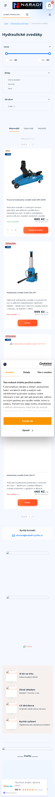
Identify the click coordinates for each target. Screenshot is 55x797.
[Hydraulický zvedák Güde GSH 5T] (27, 450)
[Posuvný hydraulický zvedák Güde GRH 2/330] (27, 174)
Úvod (6, 23)
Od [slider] (6, 53)
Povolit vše (27, 421)
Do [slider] (49, 53)
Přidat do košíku (36, 230)
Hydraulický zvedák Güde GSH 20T (21, 293)
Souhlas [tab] (10, 372)
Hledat (27, 14)
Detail (27, 323)
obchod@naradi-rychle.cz (29, 535)
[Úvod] (27, 5)
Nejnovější (14, 128)
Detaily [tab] (26, 372)
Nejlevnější (28, 128)
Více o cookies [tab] (44, 372)
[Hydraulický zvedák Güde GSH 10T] (27, 360)
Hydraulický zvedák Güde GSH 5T (21, 475)
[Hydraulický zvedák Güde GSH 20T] (27, 267)
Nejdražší (42, 128)
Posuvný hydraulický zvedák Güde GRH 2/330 (26, 200)
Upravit (25, 430)
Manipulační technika (19, 23)
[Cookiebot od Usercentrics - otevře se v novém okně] (39, 364)
